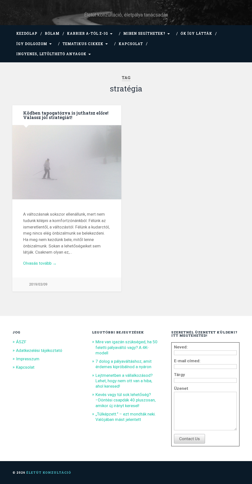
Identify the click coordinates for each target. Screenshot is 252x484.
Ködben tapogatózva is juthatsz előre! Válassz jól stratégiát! (65, 115)
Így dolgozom (31, 44)
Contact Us (189, 438)
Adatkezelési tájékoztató (39, 350)
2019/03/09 (38, 284)
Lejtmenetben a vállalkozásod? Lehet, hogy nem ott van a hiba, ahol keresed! (124, 381)
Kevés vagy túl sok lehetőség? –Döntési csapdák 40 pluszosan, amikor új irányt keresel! (125, 400)
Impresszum (27, 358)
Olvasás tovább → (40, 263)
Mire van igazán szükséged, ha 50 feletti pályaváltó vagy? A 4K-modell (126, 347)
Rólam (52, 33)
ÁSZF (21, 341)
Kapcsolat (131, 44)
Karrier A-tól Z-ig (87, 33)
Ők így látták (196, 33)
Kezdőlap (26, 33)
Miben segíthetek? (144, 33)
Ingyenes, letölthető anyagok (51, 54)
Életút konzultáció (48, 472)
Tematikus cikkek (83, 44)
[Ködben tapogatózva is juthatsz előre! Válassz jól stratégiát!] (66, 162)
